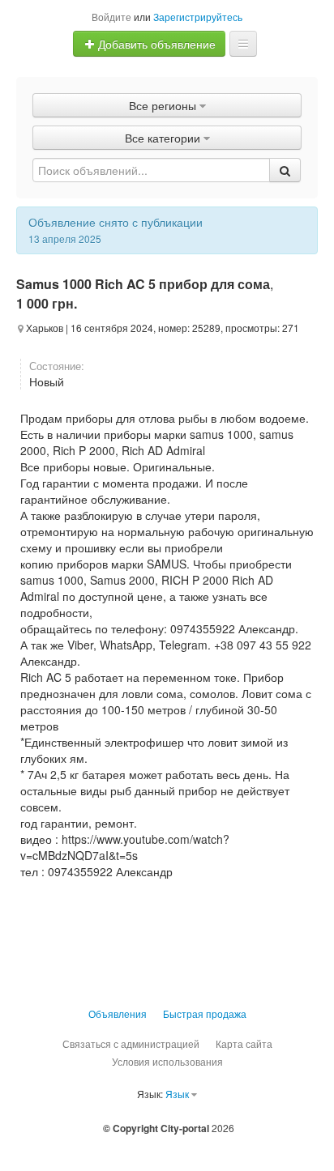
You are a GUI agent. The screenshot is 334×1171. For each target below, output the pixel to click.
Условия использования (167, 1061)
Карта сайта (244, 1043)
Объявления (117, 1013)
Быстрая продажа (204, 1013)
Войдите (111, 16)
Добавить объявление (155, 44)
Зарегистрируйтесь (197, 16)
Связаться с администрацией (130, 1043)
